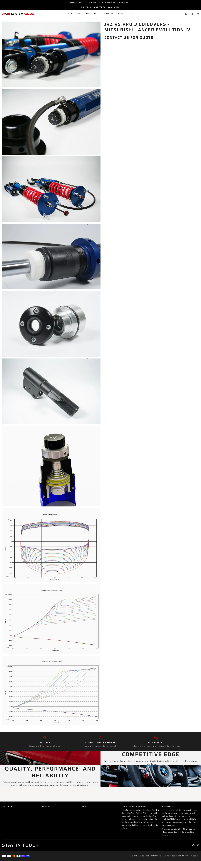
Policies (46, 806)
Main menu (7, 806)
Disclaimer (167, 806)
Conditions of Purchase (134, 806)
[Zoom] (6, 83)
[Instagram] (198, 845)
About (85, 806)
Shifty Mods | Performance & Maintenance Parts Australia (162, 856)
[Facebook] (193, 845)
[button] (87, 14)
